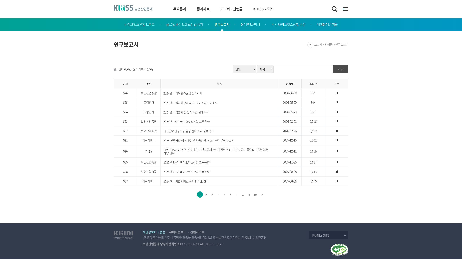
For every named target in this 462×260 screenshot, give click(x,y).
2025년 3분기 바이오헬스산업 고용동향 (186, 162)
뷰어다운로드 (177, 232)
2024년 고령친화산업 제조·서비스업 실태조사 (190, 103)
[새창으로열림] (123, 235)
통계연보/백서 (250, 24)
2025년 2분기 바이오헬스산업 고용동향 (186, 172)
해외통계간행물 (327, 24)
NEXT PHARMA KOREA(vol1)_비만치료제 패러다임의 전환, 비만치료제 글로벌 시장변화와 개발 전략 (215, 151)
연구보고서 (222, 24)
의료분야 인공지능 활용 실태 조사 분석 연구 (188, 131)
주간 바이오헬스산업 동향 (288, 24)
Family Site (320, 235)
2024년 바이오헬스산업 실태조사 (182, 93)
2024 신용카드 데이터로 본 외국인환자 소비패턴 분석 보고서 (198, 140)
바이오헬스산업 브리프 (139, 24)
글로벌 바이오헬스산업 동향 (184, 24)
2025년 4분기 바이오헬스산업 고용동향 (186, 121)
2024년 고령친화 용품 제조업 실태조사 (186, 112)
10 (255, 194)
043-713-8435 (189, 244)
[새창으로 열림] (339, 250)
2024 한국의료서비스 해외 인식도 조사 (186, 181)
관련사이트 (197, 232)
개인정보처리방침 (154, 232)
